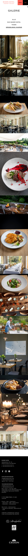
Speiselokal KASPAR (14, 27)
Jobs (7, 501)
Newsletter (5, 504)
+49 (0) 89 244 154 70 (8, 465)
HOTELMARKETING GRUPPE (12, 514)
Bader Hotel (9, 2)
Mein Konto (4, 507)
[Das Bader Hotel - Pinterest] (9, 471)
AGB (10, 502)
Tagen (14, 24)
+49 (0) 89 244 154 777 (8, 466)
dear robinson (15, 512)
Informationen (12, 504)
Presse (3, 501)
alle (14, 19)
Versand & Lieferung (8, 508)
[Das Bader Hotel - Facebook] (2, 471)
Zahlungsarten (12, 507)
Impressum (5, 502)
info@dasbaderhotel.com (8, 478)
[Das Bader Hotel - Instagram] (6, 471)
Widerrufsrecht (17, 508)
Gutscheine (13, 501)
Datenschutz (16, 502)
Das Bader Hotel (14, 22)
